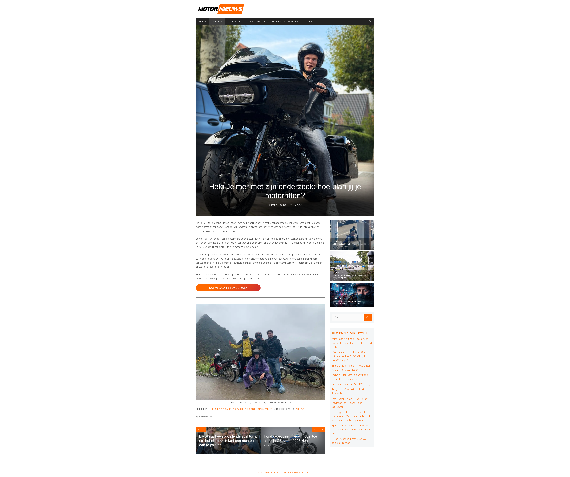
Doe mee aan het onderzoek (228, 287)
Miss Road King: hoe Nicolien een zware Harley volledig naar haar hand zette (352, 342)
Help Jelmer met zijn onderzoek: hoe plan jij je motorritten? (241, 408)
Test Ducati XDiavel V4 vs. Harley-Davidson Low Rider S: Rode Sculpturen (350, 402)
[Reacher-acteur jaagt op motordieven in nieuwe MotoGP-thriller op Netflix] (352, 305)
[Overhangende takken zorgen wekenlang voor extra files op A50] (352, 279)
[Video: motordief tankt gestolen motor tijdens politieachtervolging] (352, 248)
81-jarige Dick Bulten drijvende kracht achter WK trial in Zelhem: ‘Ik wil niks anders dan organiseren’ (351, 416)
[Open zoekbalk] (370, 21)
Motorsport (236, 21)
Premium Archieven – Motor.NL (351, 333)
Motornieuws (205, 416)
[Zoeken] (367, 317)
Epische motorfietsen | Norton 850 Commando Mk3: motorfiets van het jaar (351, 429)
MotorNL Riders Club (285, 21)
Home (202, 21)
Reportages (257, 21)
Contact (310, 21)
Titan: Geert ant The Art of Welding (351, 384)
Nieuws (217, 21)
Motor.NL (300, 408)
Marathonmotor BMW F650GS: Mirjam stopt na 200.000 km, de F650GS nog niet (349, 356)
